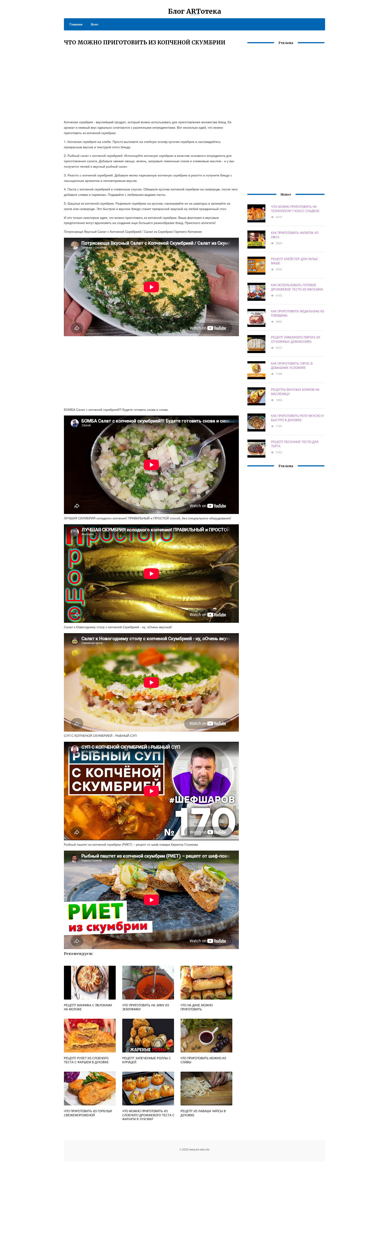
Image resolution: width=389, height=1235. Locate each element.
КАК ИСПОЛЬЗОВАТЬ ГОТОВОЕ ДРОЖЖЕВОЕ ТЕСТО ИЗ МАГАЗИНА (297, 287)
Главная (76, 24)
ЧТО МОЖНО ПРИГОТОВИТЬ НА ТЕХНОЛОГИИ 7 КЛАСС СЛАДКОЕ (295, 208)
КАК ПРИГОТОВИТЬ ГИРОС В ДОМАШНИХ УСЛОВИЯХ (292, 365)
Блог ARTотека (194, 11)
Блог (95, 24)
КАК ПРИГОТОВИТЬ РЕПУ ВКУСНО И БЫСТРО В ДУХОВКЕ (297, 417)
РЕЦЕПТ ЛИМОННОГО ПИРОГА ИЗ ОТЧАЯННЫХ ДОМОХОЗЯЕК (295, 339)
